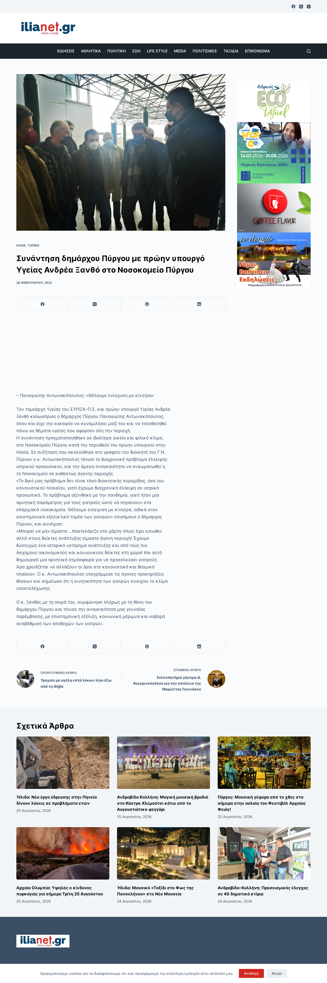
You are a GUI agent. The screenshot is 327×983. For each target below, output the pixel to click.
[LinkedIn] (199, 304)
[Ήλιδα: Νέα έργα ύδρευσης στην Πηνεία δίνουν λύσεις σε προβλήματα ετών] (62, 762)
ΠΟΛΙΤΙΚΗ (116, 51)
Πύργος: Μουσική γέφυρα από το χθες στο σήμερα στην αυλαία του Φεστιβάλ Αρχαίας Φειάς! (262, 803)
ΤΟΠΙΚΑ (33, 245)
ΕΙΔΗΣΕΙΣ (66, 51)
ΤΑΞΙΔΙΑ (231, 51)
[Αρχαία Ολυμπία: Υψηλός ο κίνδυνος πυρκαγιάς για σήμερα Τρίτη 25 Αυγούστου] (62, 853)
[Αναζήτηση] (309, 51)
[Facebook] (293, 6)
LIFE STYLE (157, 51)
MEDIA (180, 51)
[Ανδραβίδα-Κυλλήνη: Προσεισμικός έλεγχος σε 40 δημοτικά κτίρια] (264, 853)
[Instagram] (309, 6)
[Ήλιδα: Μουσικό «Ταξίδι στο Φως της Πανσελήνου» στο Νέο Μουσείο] (163, 853)
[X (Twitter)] (301, 6)
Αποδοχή (251, 973)
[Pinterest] (147, 304)
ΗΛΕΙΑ (21, 245)
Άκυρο (277, 973)
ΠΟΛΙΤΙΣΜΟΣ (205, 51)
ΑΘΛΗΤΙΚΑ (91, 51)
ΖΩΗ (136, 51)
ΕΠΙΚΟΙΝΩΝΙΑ (257, 51)
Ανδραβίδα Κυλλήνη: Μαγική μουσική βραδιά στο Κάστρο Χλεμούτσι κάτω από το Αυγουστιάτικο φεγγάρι (162, 803)
